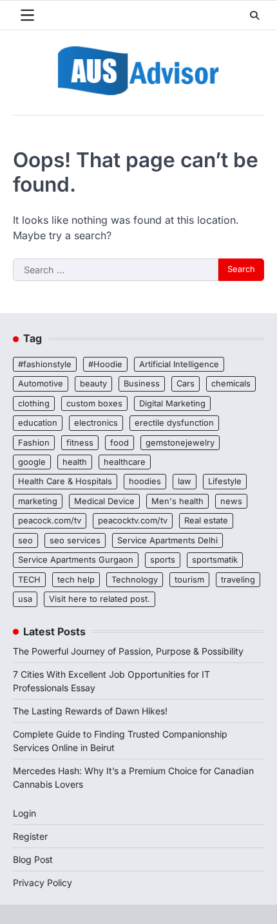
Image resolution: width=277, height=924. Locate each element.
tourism (189, 579)
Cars (186, 383)
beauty (93, 383)
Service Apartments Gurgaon (75, 560)
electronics (96, 423)
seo (25, 540)
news (231, 501)
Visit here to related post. (99, 599)
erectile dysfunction (174, 423)
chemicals (231, 383)
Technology (134, 579)
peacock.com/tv (49, 520)
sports (162, 560)
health (74, 462)
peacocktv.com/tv (132, 520)
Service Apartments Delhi (167, 540)
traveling (238, 579)
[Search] (254, 15)
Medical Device (104, 501)
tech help (76, 579)
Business (142, 383)
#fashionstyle (45, 364)
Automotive (40, 383)
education (37, 423)
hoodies (145, 481)
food (119, 443)
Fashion (34, 443)
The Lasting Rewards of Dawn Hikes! (90, 710)
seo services (75, 540)
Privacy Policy (42, 882)
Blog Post (33, 859)
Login (24, 813)
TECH (29, 579)
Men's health (177, 501)
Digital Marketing (172, 403)
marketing (37, 501)
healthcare (125, 462)
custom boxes (94, 403)
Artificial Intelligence (179, 364)
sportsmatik (215, 560)
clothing (34, 403)
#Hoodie (105, 364)
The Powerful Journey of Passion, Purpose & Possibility (128, 651)
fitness (79, 443)
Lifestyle (225, 481)
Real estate (206, 520)
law (184, 481)
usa (25, 599)
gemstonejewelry (180, 443)
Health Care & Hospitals (65, 481)
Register (30, 836)
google (32, 462)
